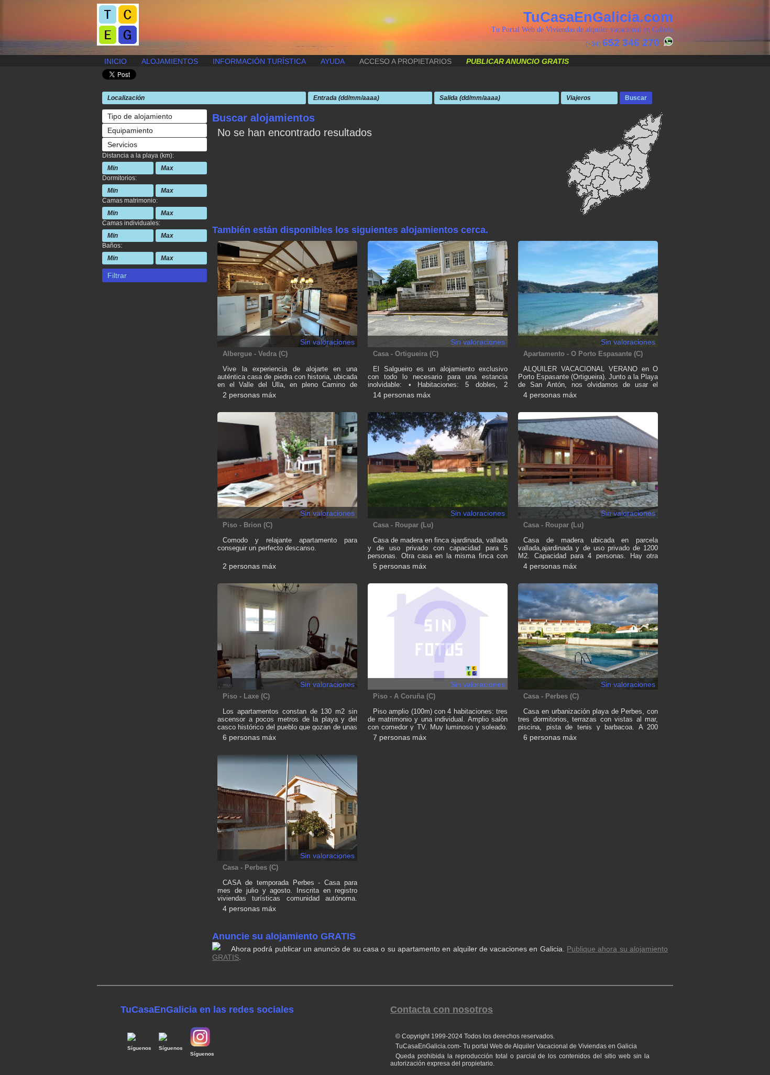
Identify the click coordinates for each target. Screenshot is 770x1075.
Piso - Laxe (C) (246, 696)
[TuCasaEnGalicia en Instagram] (200, 1044)
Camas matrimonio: (130, 200)
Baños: (112, 245)
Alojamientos (169, 61)
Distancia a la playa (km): (138, 155)
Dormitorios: (119, 178)
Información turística (259, 61)
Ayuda (333, 61)
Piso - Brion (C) (247, 525)
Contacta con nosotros (441, 1009)
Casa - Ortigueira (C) (405, 354)
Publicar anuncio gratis (517, 61)
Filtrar (117, 275)
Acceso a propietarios (405, 61)
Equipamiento (130, 130)
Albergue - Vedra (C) (255, 354)
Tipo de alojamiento (139, 116)
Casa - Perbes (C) (551, 696)
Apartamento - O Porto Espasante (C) (583, 354)
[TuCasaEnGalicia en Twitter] (165, 1039)
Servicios (122, 144)
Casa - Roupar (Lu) (403, 525)
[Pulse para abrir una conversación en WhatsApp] (667, 44)
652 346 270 (630, 42)
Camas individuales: (131, 223)
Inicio (115, 61)
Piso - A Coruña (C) (404, 696)
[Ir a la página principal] (118, 43)
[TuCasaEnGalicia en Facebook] (134, 1039)
